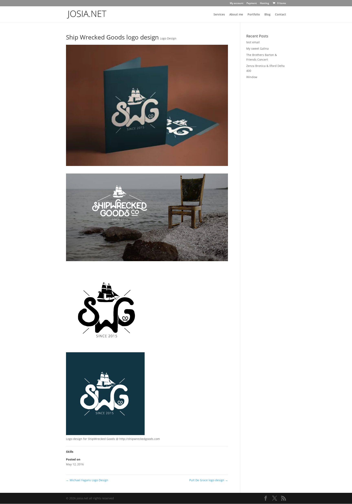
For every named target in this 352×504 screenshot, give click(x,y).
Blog (267, 14)
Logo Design (168, 38)
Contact (280, 14)
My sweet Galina (257, 48)
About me (236, 14)
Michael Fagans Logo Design (87, 480)
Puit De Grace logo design (208, 480)
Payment (251, 3)
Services (219, 14)
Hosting (264, 3)
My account (236, 3)
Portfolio (254, 14)
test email (253, 42)
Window (251, 77)
